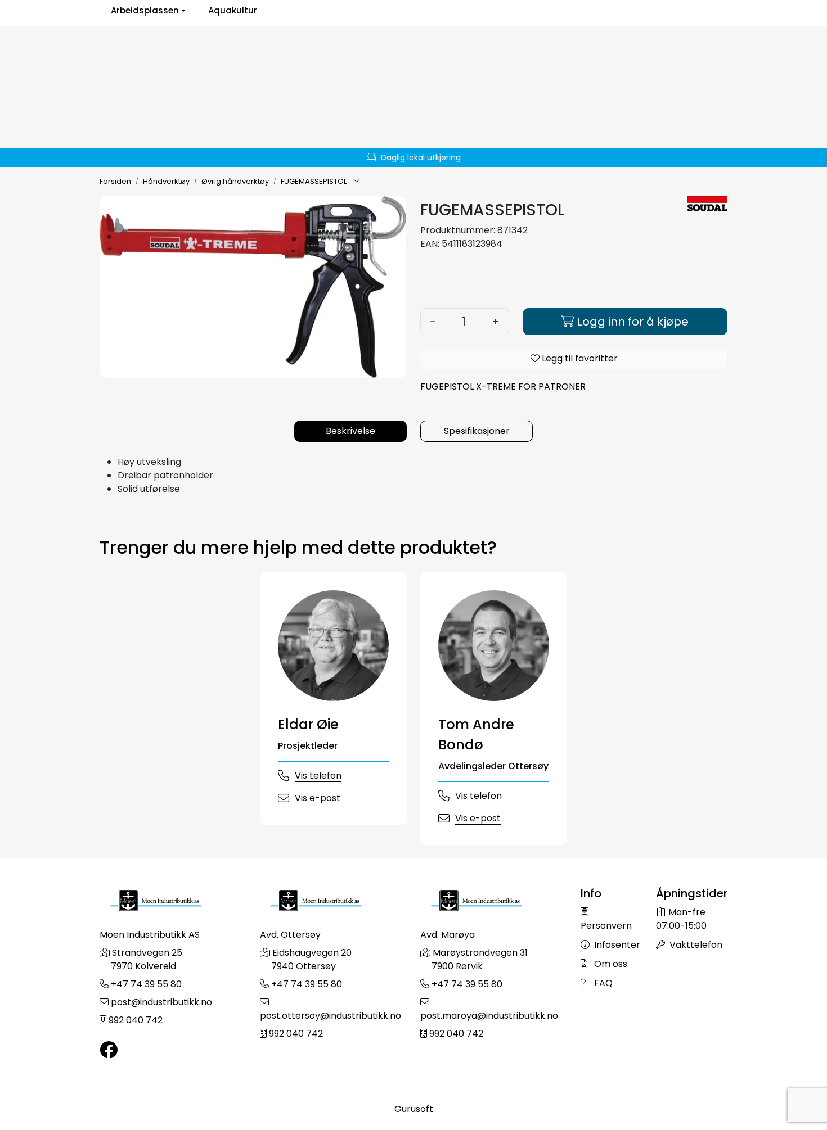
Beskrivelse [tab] (350, 430)
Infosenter (616, 944)
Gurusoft (413, 1108)
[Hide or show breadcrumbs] (356, 181)
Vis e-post (317, 798)
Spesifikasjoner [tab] (477, 430)
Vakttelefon (694, 944)
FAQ (602, 983)
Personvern (606, 925)
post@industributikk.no (161, 1002)
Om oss (609, 963)
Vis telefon (318, 775)
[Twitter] (109, 1050)
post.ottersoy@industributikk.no (330, 1015)
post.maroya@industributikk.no (489, 1015)
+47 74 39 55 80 (146, 984)
